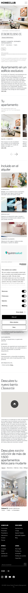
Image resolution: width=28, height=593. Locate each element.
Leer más (3, 91)
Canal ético (18, 558)
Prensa (3, 540)
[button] (16, 154)
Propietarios (4, 533)
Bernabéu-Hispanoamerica (11, 31)
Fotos (3, 49)
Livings (17, 530)
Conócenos (4, 528)
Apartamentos (19, 528)
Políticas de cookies (20, 556)
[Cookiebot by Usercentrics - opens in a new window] (19, 264)
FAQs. (11, 365)
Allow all (14, 317)
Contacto (3, 548)
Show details (19, 312)
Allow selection (14, 322)
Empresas (4, 530)
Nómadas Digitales (20, 535)
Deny (14, 327)
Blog (16, 537)
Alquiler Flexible (19, 533)
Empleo (3, 537)
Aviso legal (18, 548)
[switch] (24, 296)
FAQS (2, 551)
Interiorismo (4, 535)
